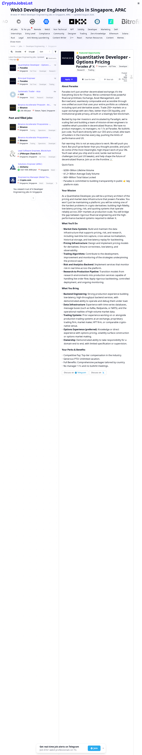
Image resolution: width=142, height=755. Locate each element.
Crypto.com (25, 180)
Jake (125, 77)
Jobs (20, 46)
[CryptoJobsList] (17, 3)
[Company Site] (90, 66)
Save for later (90, 79)
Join (95, 748)
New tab (110, 79)
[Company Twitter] (93, 66)
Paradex (24, 68)
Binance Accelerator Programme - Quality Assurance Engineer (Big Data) (34, 124)
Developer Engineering (35, 46)
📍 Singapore (101, 66)
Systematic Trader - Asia (29, 91)
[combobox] (45, 52)
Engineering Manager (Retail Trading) (34, 177)
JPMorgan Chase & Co (30, 154)
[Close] (103, 748)
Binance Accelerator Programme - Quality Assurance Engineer (34, 137)
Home (13, 46)
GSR (22, 94)
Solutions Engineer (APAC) (30, 164)
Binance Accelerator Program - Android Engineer (34, 105)
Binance (23, 108)
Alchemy (24, 167)
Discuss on (75, 372)
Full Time (112, 66)
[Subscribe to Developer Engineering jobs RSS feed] (17, 59)
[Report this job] (119, 79)
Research (81, 70)
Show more (15, 41)
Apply (67, 79)
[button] (34, 52)
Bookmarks (52, 58)
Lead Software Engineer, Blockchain (34, 151)
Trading (91, 70)
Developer (123, 66)
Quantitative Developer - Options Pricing (34, 65)
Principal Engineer (26, 78)
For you (27, 29)
